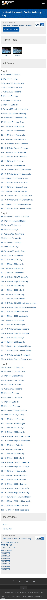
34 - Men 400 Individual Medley (13, 221)
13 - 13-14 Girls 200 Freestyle (12, 126)
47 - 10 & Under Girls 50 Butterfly (14, 277)
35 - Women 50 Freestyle (11, 225)
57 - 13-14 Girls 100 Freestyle (12, 320)
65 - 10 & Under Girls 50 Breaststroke (16, 355)
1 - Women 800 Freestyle (11, 74)
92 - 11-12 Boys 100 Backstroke (14, 475)
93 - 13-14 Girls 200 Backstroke (13, 479)
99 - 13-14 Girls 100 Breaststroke (14, 505)
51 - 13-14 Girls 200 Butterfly (12, 294)
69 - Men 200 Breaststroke (12, 376)
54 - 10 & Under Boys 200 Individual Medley (18, 307)
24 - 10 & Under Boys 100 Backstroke (16, 174)
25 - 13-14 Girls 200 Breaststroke (14, 178)
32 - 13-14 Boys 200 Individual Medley (16, 208)
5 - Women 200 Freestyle (11, 92)
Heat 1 (6, 55)
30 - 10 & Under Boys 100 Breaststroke (17, 200)
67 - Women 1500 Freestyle (12, 367)
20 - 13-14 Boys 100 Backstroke (14, 156)
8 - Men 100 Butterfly (9, 105)
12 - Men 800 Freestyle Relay (12, 122)
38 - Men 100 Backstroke (11, 238)
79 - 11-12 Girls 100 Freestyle (12, 419)
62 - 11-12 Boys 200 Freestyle (13, 342)
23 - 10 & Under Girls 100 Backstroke (16, 169)
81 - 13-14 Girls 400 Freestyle (12, 428)
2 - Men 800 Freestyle (9, 79)
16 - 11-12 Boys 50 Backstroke (13, 139)
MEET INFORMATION (10, 542)
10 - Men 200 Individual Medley (13, 113)
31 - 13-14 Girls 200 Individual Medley (16, 204)
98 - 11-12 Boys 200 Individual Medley (16, 501)
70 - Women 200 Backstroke (12, 380)
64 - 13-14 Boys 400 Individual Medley (16, 350)
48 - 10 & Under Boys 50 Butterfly (14, 281)
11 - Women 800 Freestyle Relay (14, 117)
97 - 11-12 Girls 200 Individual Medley (16, 497)
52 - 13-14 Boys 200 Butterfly (12, 298)
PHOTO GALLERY (8, 548)
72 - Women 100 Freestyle (11, 389)
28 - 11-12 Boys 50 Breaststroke (14, 191)
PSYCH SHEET (6, 550)
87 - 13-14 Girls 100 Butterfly (12, 453)
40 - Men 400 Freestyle (10, 247)
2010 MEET (5, 556)
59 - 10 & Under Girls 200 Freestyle (15, 329)
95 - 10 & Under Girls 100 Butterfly (15, 488)
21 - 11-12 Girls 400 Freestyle (12, 161)
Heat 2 (17, 55)
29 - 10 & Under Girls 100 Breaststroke (16, 195)
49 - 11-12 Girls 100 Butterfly (12, 285)
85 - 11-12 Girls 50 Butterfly (12, 445)
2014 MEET (5, 566)
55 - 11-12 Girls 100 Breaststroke (14, 311)
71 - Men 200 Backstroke (11, 384)
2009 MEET (5, 553)
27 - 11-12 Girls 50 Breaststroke (14, 187)
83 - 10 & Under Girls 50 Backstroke (15, 436)
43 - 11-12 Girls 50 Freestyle (12, 260)
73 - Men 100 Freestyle (10, 393)
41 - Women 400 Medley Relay (13, 251)
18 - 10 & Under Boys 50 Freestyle (14, 148)
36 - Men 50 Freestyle (9, 229)
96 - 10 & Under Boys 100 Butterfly (15, 492)
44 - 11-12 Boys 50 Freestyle (12, 264)
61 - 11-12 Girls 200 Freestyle (12, 337)
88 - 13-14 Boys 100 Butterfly (12, 458)
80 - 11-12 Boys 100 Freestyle (13, 423)
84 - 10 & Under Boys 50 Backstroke (15, 440)
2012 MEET (5, 561)
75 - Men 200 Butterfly (10, 402)
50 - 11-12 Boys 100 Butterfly (12, 290)
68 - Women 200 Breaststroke (13, 371)
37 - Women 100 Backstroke (12, 234)
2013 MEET (5, 564)
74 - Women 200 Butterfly (11, 397)
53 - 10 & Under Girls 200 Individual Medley (18, 303)
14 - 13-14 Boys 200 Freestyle (13, 131)
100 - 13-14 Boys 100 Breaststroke (15, 510)
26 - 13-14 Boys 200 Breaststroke (14, 182)
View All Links (11, 29)
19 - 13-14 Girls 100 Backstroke (13, 152)
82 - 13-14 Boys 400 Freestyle (13, 432)
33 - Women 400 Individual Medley (15, 216)
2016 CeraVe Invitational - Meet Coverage (17, 25)
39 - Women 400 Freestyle (11, 242)
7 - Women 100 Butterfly (11, 100)
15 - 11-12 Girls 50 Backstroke (13, 135)
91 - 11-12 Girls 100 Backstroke (13, 471)
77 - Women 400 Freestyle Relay (14, 410)
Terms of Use (16, 596)
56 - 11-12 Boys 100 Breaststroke (14, 316)
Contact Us (4, 596)
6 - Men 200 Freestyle (9, 96)
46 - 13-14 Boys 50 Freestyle (12, 273)
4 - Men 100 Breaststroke (11, 87)
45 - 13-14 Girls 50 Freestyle (12, 268)
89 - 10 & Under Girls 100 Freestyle (15, 462)
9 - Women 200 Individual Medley (14, 109)
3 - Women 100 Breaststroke (12, 83)
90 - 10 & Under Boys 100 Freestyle (15, 466)
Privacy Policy (28, 596)
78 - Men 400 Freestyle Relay (12, 415)
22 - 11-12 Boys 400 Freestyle (13, 165)
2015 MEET (5, 569)
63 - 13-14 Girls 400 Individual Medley (16, 346)
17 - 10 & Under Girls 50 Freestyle (14, 144)
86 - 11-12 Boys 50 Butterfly (12, 449)
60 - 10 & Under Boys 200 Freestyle (15, 333)
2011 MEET (5, 558)
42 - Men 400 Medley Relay (12, 255)
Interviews (7, 529)
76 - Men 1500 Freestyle (10, 406)
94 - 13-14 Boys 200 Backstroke (14, 484)
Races (5, 524)
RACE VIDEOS (6, 545)
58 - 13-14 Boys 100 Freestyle (13, 324)
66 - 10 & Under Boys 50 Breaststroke (16, 359)
